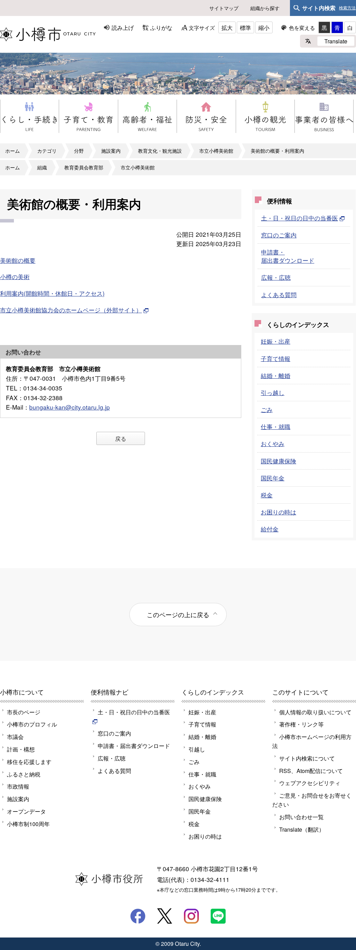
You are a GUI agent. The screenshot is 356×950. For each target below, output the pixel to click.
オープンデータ (26, 811)
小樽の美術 (15, 276)
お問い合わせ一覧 (301, 817)
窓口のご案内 (279, 234)
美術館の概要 (17, 260)
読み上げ (123, 27)
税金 (267, 494)
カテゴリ (47, 150)
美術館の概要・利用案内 (277, 150)
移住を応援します (29, 761)
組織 (42, 167)
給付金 (269, 528)
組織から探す (265, 8)
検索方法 (347, 8)
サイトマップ (223, 8)
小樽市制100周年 (28, 823)
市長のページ (23, 712)
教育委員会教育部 (83, 167)
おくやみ (272, 443)
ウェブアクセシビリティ (309, 783)
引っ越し (272, 392)
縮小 (263, 27)
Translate (335, 41)
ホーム (12, 150)
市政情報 (18, 786)
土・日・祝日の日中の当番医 (299, 217)
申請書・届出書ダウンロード (287, 255)
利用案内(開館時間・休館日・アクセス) (52, 293)
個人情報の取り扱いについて (315, 712)
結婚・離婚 (275, 375)
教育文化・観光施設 (160, 150)
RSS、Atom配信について (311, 770)
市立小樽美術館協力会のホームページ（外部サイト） (71, 309)
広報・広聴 (276, 277)
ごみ (267, 409)
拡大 (227, 27)
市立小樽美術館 (216, 150)
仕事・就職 (275, 426)
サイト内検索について (307, 758)
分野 (79, 150)
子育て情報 (275, 358)
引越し (196, 749)
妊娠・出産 (275, 341)
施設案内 (111, 150)
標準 (245, 27)
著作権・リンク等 (301, 724)
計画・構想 (21, 749)
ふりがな (161, 27)
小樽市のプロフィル (32, 724)
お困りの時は (278, 511)
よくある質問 (279, 294)
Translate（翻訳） (301, 829)
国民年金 (272, 477)
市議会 (15, 736)
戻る (120, 438)
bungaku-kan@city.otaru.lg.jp (69, 407)
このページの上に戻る (178, 614)
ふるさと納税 (23, 774)
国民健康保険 (278, 460)
